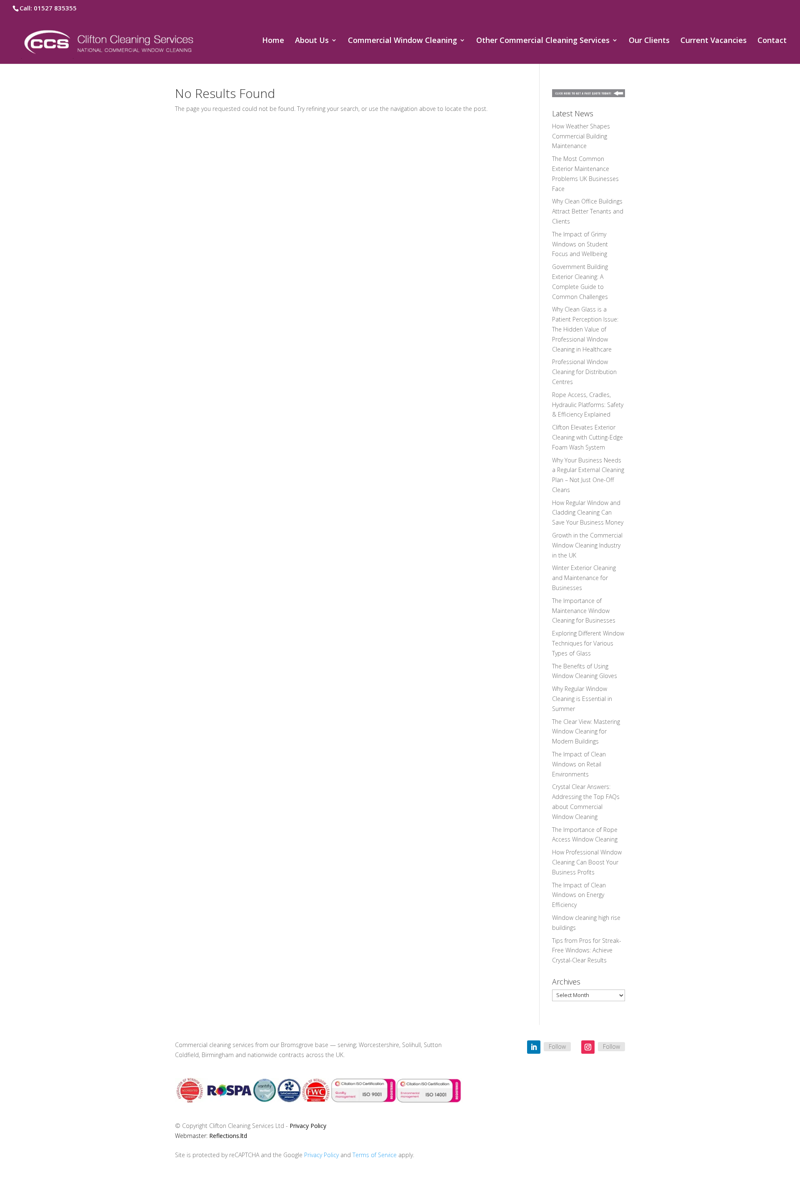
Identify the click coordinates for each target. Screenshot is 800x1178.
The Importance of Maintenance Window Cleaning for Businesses (583, 611)
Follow (557, 1046)
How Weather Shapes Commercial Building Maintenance (581, 136)
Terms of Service (374, 1155)
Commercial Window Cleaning (402, 41)
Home (273, 41)
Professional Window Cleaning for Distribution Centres (584, 372)
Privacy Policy (308, 1126)
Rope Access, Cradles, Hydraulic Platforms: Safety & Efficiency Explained (587, 405)
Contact (772, 41)
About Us (312, 41)
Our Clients (649, 41)
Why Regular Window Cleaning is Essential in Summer (582, 699)
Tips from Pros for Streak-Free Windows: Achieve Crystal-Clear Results (586, 951)
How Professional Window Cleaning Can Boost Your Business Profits (587, 862)
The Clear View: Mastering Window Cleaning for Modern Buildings (586, 732)
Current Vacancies (713, 41)
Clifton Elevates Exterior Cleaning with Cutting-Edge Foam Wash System (587, 437)
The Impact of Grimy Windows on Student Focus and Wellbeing (580, 244)
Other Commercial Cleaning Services (543, 41)
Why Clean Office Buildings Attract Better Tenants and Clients (587, 211)
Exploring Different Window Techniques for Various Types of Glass (588, 643)
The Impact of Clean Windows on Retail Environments (579, 764)
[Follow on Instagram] (588, 1047)
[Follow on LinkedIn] (533, 1047)
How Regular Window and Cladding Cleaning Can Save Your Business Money (587, 513)
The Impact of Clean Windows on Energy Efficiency (579, 895)
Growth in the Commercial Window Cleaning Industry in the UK (587, 545)
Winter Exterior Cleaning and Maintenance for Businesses (584, 578)
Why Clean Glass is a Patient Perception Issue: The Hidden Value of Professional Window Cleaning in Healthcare (585, 329)
